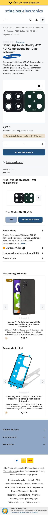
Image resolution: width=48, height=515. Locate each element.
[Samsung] (24, 56)
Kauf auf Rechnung (19, 491)
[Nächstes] (42, 307)
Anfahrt (31, 480)
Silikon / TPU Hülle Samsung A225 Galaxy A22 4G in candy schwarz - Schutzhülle (24, 324)
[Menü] (5, 20)
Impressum (38, 487)
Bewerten (20, 42)
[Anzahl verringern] (5, 144)
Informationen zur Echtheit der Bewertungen (24, 512)
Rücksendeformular (16, 480)
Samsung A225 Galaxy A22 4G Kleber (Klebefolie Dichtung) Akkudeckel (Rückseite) (24, 398)
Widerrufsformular (16, 502)
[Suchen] (30, 20)
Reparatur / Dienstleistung (18, 495)
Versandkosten (10, 471)
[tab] (23, 236)
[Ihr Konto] (36, 20)
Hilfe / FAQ (10, 487)
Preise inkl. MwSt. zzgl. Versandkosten (18, 131)
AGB (38, 480)
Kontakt (33, 491)
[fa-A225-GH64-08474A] (24, 101)
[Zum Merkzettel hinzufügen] (39, 86)
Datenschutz (37, 483)
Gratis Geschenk (24, 487)
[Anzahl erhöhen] (42, 144)
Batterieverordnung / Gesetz (17, 483)
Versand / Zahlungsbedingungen (24, 498)
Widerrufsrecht (33, 502)
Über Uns (36, 495)
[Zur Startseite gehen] (24, 11)
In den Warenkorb (24, 152)
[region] (24, 101)
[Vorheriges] (5, 307)
